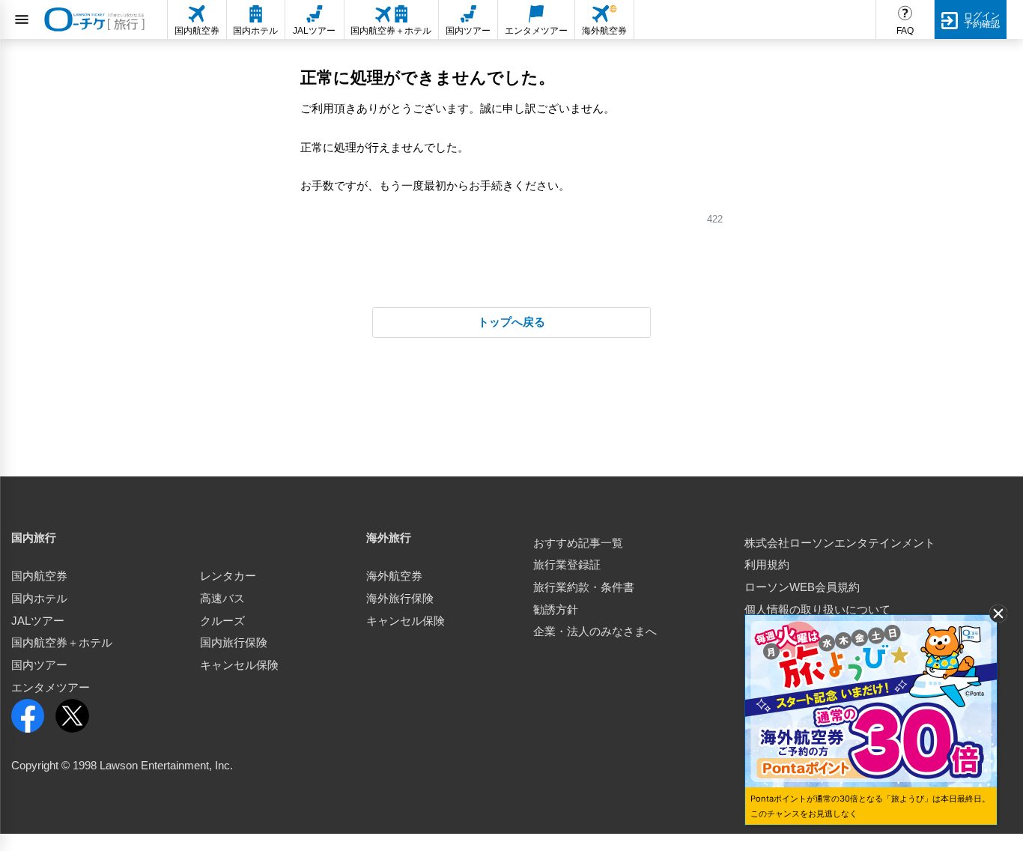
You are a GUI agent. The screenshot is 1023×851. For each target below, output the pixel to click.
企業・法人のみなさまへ (595, 632)
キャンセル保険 (239, 665)
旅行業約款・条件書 (583, 587)
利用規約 (766, 565)
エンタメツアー (50, 688)
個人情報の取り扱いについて (817, 610)
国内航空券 (39, 576)
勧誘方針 (555, 610)
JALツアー (37, 621)
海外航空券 (394, 576)
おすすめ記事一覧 (578, 543)
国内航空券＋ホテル (61, 643)
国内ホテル (39, 599)
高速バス (222, 599)
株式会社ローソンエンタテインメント (839, 543)
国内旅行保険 (233, 643)
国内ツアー (39, 665)
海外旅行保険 (400, 599)
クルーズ (222, 621)
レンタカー (228, 576)
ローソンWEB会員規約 (802, 587)
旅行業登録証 (567, 565)
